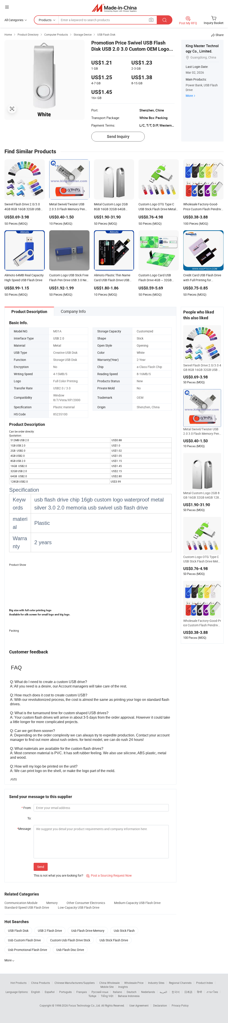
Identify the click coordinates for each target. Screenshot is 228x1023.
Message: (24, 829)
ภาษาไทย (212, 992)
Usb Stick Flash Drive (114, 940)
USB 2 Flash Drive (50, 930)
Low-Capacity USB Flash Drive (78, 907)
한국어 (176, 992)
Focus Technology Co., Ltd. (85, 1005)
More (189, 95)
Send (40, 867)
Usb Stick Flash (124, 930)
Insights (123, 987)
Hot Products (18, 983)
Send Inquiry (118, 136)
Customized (145, 331)
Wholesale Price (133, 983)
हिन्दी (199, 992)
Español (50, 992)
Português (65, 992)
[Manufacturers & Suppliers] (114, 7)
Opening (142, 345)
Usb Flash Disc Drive (70, 950)
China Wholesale (109, 983)
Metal (57, 345)
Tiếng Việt (107, 996)
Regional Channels (180, 983)
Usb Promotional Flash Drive (27, 950)
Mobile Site (107, 987)
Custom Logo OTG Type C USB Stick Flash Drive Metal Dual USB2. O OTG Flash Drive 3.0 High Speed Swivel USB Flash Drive (202, 559)
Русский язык (100, 992)
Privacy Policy (180, 1005)
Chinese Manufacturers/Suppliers (75, 983)
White (141, 352)
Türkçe (92, 996)
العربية (163, 992)
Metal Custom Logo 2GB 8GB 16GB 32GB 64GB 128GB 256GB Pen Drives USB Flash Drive (202, 495)
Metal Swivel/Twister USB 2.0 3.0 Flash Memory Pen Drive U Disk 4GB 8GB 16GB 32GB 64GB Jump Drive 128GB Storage (202, 431)
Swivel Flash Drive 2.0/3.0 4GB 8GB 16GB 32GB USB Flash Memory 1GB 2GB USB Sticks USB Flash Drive (202, 367)
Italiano (117, 992)
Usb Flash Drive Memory (87, 930)
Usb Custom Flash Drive (24, 940)
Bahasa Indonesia (129, 996)
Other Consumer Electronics (86, 903)
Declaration (160, 1005)
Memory (52, 903)
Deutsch (131, 992)
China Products (40, 983)
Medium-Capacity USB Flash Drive (137, 903)
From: (26, 808)
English (35, 992)
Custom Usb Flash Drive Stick (70, 940)
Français (81, 992)
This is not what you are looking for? (58, 875)
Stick (140, 338)
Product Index (204, 983)
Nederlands (148, 992)
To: (29, 818)
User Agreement (139, 1005)
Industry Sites (156, 983)
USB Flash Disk (18, 930)
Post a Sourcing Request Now (109, 875)
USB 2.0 (58, 338)
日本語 (188, 992)
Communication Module (20, 903)
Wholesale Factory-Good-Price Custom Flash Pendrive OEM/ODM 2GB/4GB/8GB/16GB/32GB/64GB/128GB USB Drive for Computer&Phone (202, 623)
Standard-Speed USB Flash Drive (26, 907)
